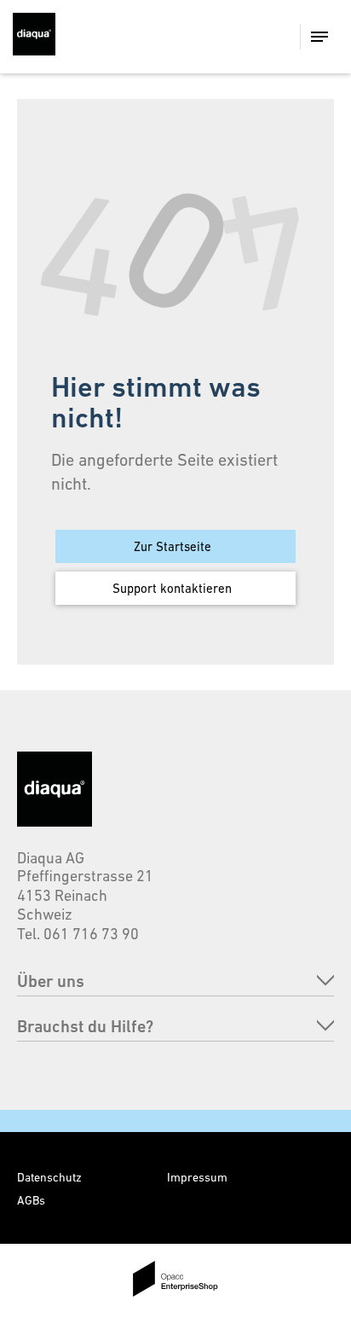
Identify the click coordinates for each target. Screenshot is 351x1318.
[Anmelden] (251, 36)
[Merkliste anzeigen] (219, 36)
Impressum (197, 1177)
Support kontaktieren (172, 588)
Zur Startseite (172, 546)
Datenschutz (49, 1177)
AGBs (31, 1200)
